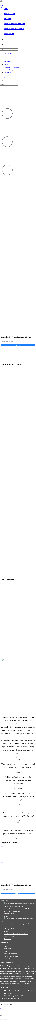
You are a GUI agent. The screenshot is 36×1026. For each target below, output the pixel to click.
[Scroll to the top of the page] (0, 1006)
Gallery (6, 64)
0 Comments (7, 916)
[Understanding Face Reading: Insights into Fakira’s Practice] (20, 921)
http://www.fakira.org (10, 1001)
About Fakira (8, 61)
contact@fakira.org (13, 998)
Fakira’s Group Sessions (11, 70)
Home (6, 59)
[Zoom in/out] (0, 1019)
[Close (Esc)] (6, 1019)
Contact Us (7, 72)
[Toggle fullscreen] (2, 1019)
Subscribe (18, 345)
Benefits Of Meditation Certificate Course (16, 934)
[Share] (4, 1019)
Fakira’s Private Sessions (11, 67)
